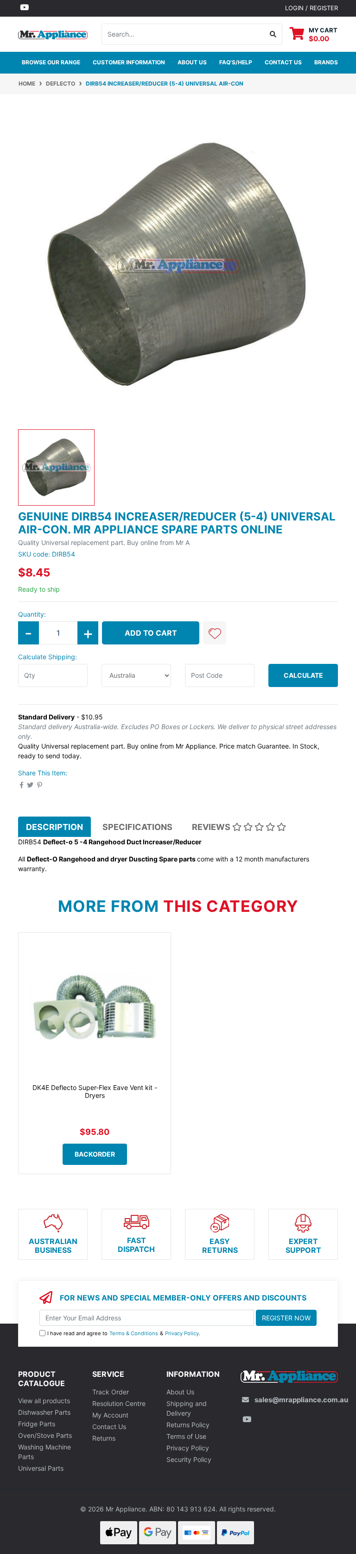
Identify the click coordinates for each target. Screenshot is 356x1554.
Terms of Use (186, 1436)
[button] (214, 632)
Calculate (303, 675)
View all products (44, 1401)
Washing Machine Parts (44, 1452)
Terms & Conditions (133, 1333)
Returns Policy (188, 1425)
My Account (110, 1415)
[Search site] (273, 34)
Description (54, 827)
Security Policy (188, 1459)
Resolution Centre (119, 1403)
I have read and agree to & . (123, 1333)
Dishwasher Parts (44, 1412)
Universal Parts (41, 1468)
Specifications (137, 827)
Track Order (110, 1392)
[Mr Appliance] (53, 33)
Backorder (95, 1154)
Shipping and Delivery (186, 1408)
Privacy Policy (182, 1333)
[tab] (54, 827)
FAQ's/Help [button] (235, 62)
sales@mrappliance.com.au (301, 1399)
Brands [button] (326, 62)
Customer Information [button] (129, 62)
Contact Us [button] (283, 62)
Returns (103, 1438)
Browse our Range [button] (51, 62)
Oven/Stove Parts (45, 1435)
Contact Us (109, 1426)
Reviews (212, 827)
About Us (192, 62)
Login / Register (311, 8)
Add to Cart (151, 633)
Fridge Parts (36, 1424)
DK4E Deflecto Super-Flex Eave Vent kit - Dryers (94, 1091)
